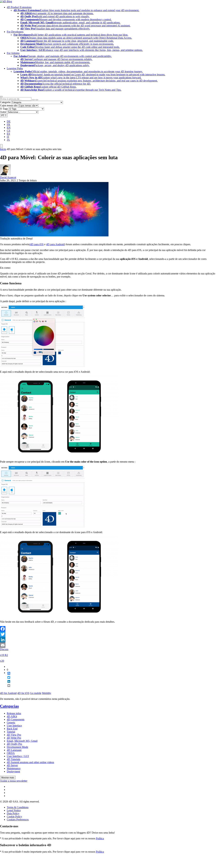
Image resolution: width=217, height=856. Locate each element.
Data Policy (13, 813)
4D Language (14, 750)
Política (100, 838)
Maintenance (14, 768)
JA (8, 139)
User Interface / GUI (18, 756)
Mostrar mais (7, 777)
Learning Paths (15, 68)
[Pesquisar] (36, 99)
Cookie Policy (14, 816)
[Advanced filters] (33, 99)
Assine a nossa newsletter (13, 780)
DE (9, 121)
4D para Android (55, 244)
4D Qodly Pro (14, 743)
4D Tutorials (13, 759)
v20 (2, 660)
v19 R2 (4, 655)
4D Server (12, 765)
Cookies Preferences (18, 819)
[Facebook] (108, 629)
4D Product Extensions (19, 7)
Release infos (14, 713)
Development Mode (17, 747)
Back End (12, 728)
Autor (3, 111)
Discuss (4, 649)
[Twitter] (108, 634)
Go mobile (35, 693)
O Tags (4, 108)
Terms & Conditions (17, 807)
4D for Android (8, 693)
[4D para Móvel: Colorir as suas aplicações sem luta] (54, 235)
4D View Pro (14, 734)
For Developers (15, 31)
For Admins (13, 53)
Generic (11, 722)
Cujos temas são (8, 105)
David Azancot (8, 177)
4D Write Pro (14, 737)
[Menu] (1, 146)
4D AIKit (12, 716)
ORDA (11, 753)
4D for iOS (23, 693)
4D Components (15, 719)
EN (9, 127)
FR (8, 124)
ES (8, 133)
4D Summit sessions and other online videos (30, 762)
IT (8, 136)
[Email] (108, 645)
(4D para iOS (36, 244)
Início (3, 149)
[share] (7, 688)
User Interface (14, 725)
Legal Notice (14, 810)
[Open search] (1, 96)
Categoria (5, 102)
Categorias (9, 706)
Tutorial (11, 731)
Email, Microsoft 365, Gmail (22, 740)
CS (8, 130)
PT (3, 115)
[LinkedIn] (108, 639)
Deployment (13, 771)
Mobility (46, 693)
